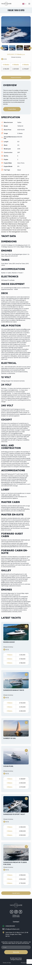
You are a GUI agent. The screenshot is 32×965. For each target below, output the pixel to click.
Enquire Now (12, 109)
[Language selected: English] (24, 3)
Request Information (16, 77)
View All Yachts (16, 893)
